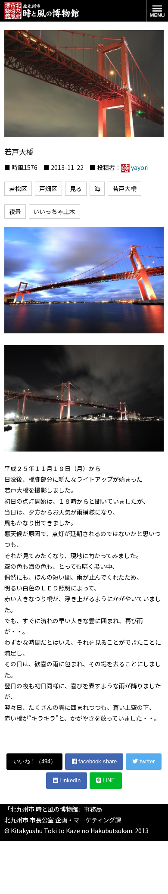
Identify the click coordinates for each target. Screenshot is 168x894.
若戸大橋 (124, 188)
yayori (140, 167)
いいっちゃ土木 (54, 211)
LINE (108, 780)
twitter (146, 761)
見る (76, 188)
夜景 (15, 211)
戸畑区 (48, 188)
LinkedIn (69, 780)
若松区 (18, 188)
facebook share (97, 761)
